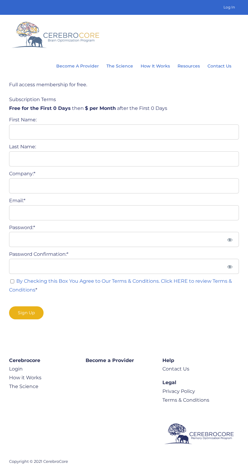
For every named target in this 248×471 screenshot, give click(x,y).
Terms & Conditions (185, 400)
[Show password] (230, 239)
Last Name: (22, 147)
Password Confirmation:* (38, 254)
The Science (23, 386)
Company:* (22, 173)
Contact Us (175, 369)
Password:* (22, 227)
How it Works (25, 377)
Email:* (17, 200)
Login (16, 369)
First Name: (23, 120)
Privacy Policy (178, 391)
